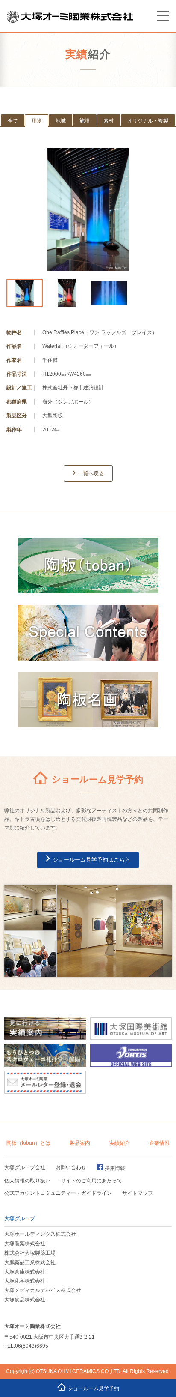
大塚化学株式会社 (24, 1281)
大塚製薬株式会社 (24, 1244)
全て (13, 121)
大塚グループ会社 (24, 1167)
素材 (108, 121)
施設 (84, 121)
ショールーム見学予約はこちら (91, 859)
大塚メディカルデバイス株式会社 (42, 1290)
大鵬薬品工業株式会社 (30, 1262)
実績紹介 (119, 1143)
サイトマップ (137, 1193)
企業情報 (159, 1143)
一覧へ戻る (91, 473)
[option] (88, 209)
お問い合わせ (71, 1167)
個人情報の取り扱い (27, 1181)
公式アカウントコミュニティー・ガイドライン (58, 1193)
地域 (61, 121)
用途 (37, 121)
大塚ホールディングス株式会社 (40, 1234)
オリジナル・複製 (147, 121)
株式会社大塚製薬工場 (30, 1253)
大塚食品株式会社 (24, 1300)
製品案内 (80, 1143)
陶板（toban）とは (28, 1143)
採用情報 (115, 1168)
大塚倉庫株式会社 (24, 1272)
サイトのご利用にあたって (91, 1181)
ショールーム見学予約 (93, 1388)
